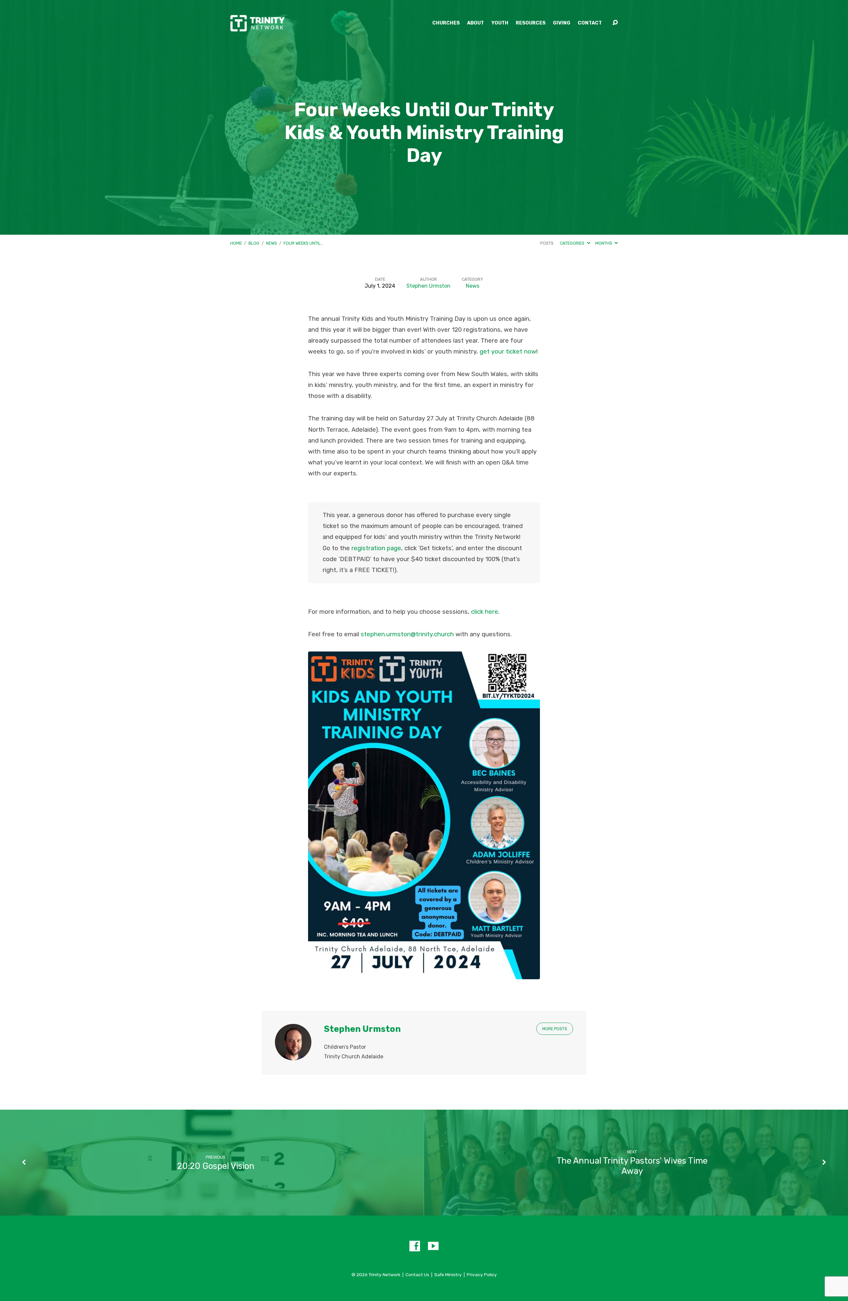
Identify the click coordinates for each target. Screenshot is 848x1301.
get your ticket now (508, 351)
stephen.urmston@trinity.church (407, 634)
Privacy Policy (482, 1274)
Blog (253, 243)
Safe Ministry (448, 1274)
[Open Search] (615, 22)
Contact (590, 23)
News (271, 243)
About (475, 23)
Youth (499, 23)
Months (604, 243)
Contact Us (417, 1274)
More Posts (554, 1029)
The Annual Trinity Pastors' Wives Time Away (632, 1166)
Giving (561, 23)
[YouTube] (433, 1246)
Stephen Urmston (428, 286)
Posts (547, 243)
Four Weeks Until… (303, 243)
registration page (376, 548)
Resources (531, 23)
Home (236, 243)
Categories (572, 243)
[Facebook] (414, 1246)
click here (484, 611)
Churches (446, 23)
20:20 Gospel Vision (215, 1166)
